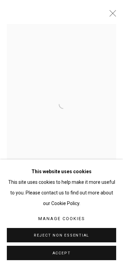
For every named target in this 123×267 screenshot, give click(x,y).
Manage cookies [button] (61, 218)
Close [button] (111, 15)
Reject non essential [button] (61, 235)
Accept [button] (62, 253)
